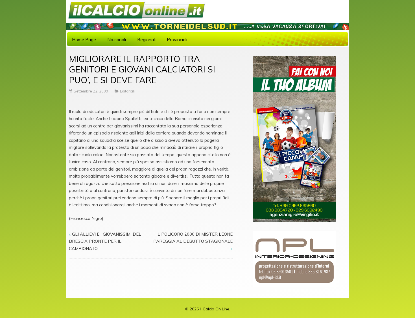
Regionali (146, 39)
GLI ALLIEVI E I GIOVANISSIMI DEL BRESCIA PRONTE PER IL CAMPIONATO (105, 241)
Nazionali (116, 39)
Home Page (84, 39)
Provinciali (177, 39)
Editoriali (127, 91)
